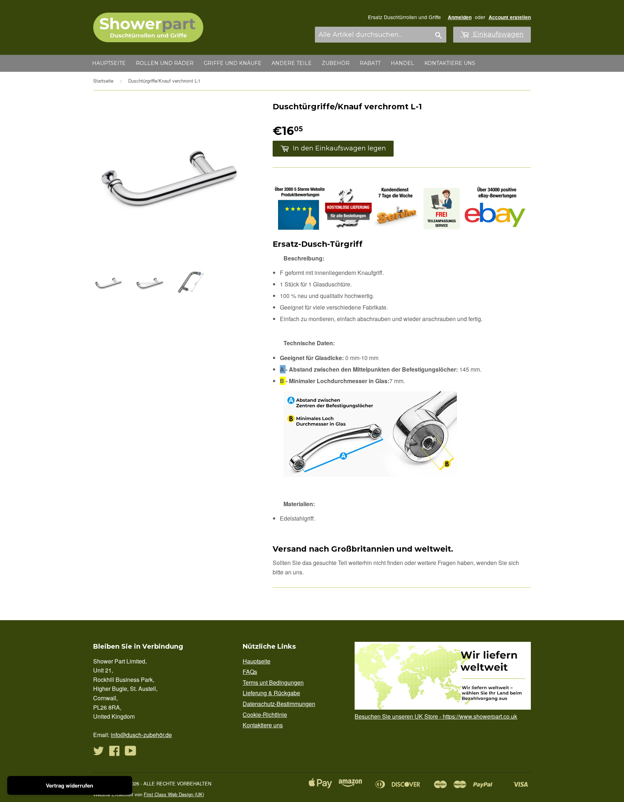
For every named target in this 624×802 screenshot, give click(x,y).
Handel (402, 63)
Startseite (103, 80)
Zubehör (336, 63)
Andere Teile (292, 63)
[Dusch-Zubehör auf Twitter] (98, 753)
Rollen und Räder (165, 63)
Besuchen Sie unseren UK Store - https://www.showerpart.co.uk (436, 716)
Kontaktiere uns (263, 725)
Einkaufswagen (497, 34)
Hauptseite (109, 63)
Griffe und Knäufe (232, 63)
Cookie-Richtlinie (265, 714)
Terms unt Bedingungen (273, 682)
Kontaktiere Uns (449, 63)
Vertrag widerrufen (69, 785)
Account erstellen (510, 17)
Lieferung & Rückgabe (271, 693)
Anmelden (460, 17)
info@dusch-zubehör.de (141, 735)
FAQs (250, 671)
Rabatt (370, 63)
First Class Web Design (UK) (174, 794)
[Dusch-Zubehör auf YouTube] (130, 753)
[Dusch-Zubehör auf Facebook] (114, 753)
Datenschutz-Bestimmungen (279, 704)
